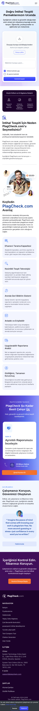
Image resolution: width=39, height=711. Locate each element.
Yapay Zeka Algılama (10, 619)
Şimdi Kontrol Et (20, 473)
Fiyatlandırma (7, 611)
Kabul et (24, 708)
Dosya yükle (19, 52)
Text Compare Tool (9, 633)
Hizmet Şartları (7, 687)
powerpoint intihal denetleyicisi (13, 626)
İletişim (5, 608)
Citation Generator (9, 637)
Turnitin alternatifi (8, 630)
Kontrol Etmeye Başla (20, 581)
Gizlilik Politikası (8, 691)
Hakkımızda (19, 544)
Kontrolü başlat (19, 79)
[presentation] (19, 45)
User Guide (6, 641)
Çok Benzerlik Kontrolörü (11, 622)
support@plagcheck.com (11, 674)
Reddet (14, 708)
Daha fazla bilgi (11, 704)
